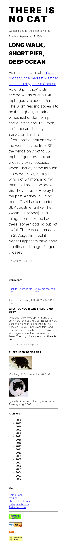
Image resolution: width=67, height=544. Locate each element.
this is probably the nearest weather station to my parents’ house (33, 78)
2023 (19, 430)
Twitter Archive (17, 507)
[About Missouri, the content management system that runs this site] (15, 518)
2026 (19, 420)
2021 (19, 436)
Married (13, 498)
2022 (19, 433)
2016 (19, 443)
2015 (19, 446)
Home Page (16, 494)
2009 (19, 456)
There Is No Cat (32, 14)
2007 (19, 462)
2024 (19, 426)
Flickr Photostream (19, 501)
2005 (19, 469)
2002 (19, 479)
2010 (19, 452)
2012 (19, 449)
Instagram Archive (19, 504)
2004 (19, 472)
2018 (19, 439)
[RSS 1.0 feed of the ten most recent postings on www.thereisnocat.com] (11, 532)
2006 (19, 466)
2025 (19, 423)
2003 (19, 475)
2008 (19, 459)
